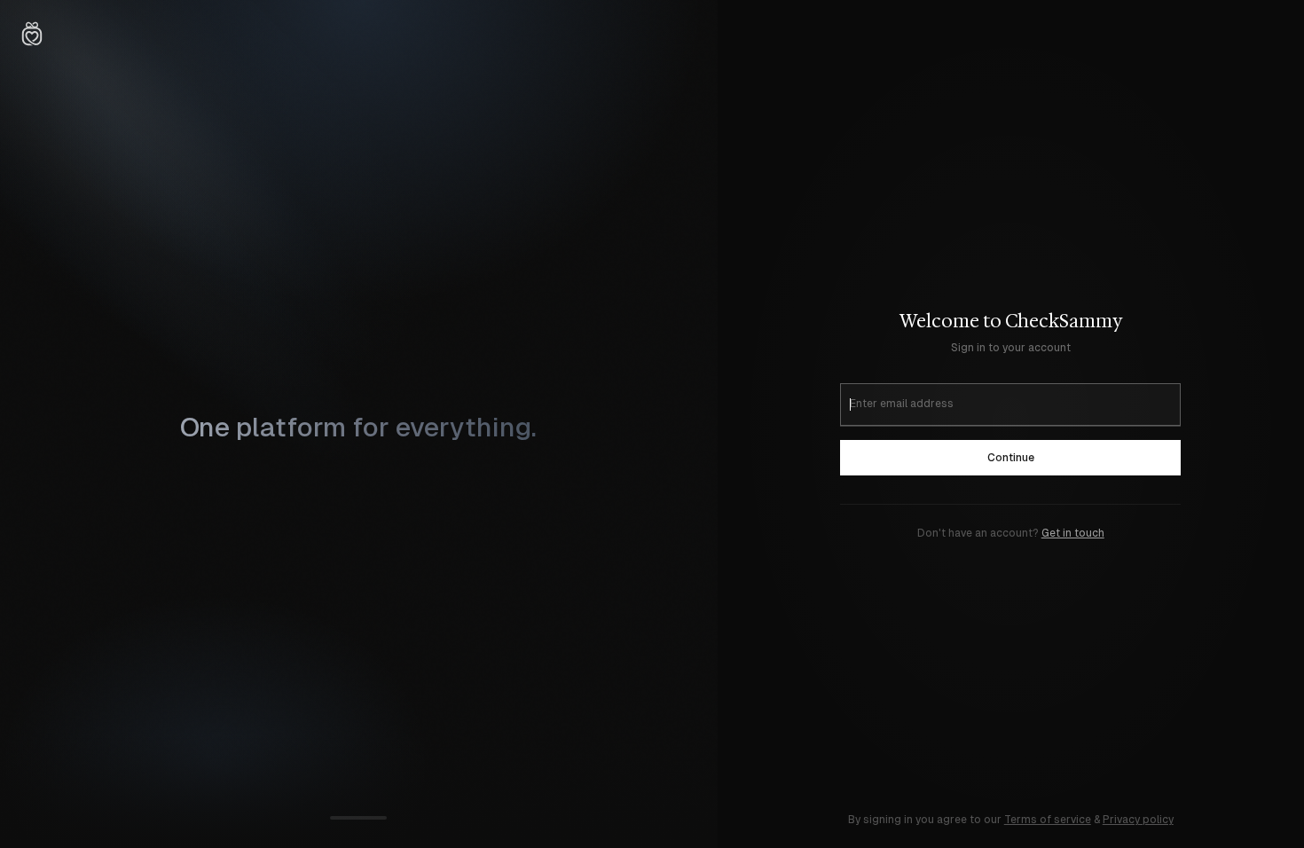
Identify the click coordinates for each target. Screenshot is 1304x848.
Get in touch (1072, 533)
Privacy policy (1138, 819)
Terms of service (1047, 819)
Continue (1010, 457)
